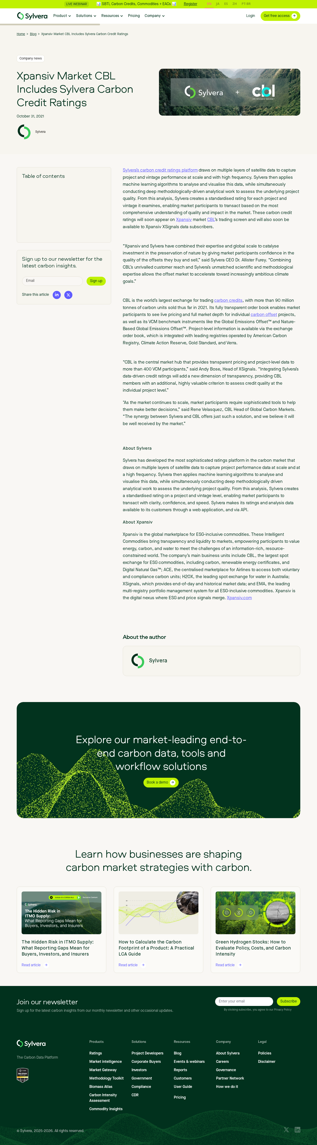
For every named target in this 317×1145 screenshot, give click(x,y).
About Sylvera (227, 1053)
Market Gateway (103, 1070)
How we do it (227, 1087)
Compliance (141, 1087)
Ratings (95, 1053)
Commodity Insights (106, 1109)
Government (142, 1078)
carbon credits (228, 301)
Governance (226, 1070)
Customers (183, 1078)
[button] (62, 16)
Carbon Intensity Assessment (103, 1098)
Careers (222, 1062)
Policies (264, 1053)
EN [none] (209, 3)
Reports (180, 1070)
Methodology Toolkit (106, 1078)
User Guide (183, 1087)
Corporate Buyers (146, 1062)
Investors (139, 1070)
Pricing (180, 1097)
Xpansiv (184, 220)
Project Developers (147, 1053)
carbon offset (264, 315)
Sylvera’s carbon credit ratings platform (160, 170)
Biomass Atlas (100, 1087)
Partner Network (230, 1078)
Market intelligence (105, 1062)
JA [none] (218, 3)
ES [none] (226, 3)
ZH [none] (235, 3)
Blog (177, 1053)
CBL (211, 220)
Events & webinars (189, 1062)
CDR (135, 1095)
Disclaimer (266, 1062)
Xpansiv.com (239, 598)
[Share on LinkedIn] (56, 294)
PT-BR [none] (246, 3)
